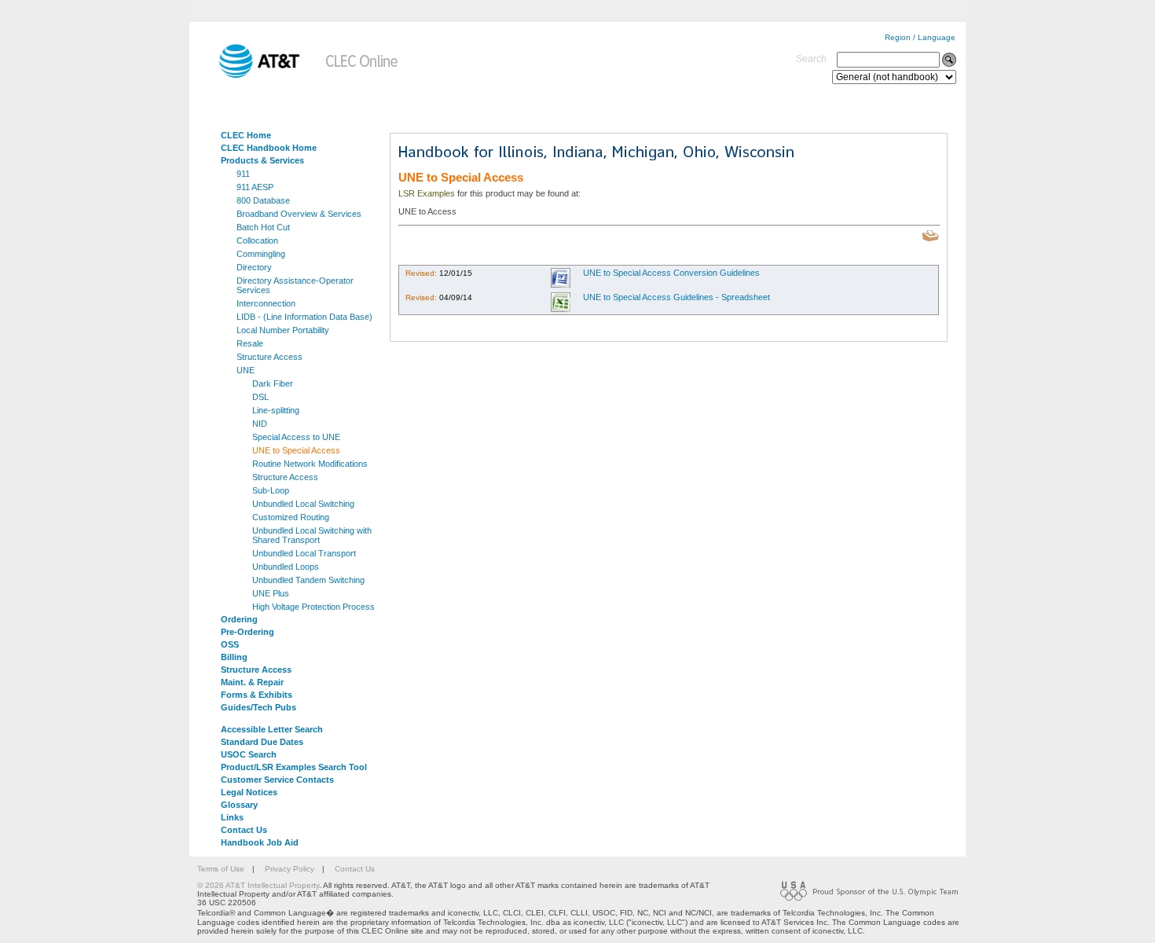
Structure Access (269, 356)
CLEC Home (246, 135)
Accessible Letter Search (272, 729)
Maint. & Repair (252, 682)
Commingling (260, 254)
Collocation (257, 240)
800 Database (263, 200)
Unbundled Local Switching (303, 503)
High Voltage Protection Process (313, 606)
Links (232, 817)
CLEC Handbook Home (269, 147)
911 (243, 173)
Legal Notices (249, 792)
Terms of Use (220, 868)
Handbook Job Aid (260, 842)
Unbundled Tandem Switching (308, 580)
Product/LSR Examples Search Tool (294, 767)
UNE (245, 370)
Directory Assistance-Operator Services (295, 285)
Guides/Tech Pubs (258, 707)
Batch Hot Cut (263, 227)
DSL (260, 397)
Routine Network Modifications (310, 463)
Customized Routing (290, 517)
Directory (254, 267)
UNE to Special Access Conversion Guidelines (671, 272)
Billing (234, 657)
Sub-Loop (270, 490)
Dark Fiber (272, 383)
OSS (230, 644)
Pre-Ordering (247, 632)
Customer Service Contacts (277, 779)
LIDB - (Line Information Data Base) (304, 316)
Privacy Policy (289, 868)
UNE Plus (270, 593)
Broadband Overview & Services (298, 213)
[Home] (248, 75)
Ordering (239, 619)
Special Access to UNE (296, 437)
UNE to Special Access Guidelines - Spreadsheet (676, 297)
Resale (249, 343)
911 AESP (254, 187)
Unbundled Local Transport (304, 553)
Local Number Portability (282, 330)
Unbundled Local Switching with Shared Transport (312, 535)
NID (259, 423)
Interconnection (265, 303)
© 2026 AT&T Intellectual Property (258, 885)
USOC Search (249, 754)
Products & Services (262, 160)
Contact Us (244, 830)
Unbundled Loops (285, 566)
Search (811, 58)
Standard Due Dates (262, 742)
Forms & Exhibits (256, 694)
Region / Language (920, 37)
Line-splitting (275, 410)
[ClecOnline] (362, 75)
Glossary (239, 804)
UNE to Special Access (296, 450)
